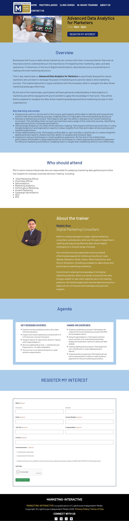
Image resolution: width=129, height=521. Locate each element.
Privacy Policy (82, 509)
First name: (19, 407)
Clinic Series (67, 5)
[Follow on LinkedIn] (61, 518)
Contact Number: (73, 417)
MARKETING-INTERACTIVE (40, 505)
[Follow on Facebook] (56, 518)
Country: (21, 437)
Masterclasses (48, 5)
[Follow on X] (66, 518)
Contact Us (37, 11)
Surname (68, 407)
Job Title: (21, 427)
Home (34, 5)
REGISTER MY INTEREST (82, 34)
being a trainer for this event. (26, 456)
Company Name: (73, 427)
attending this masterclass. (26, 452)
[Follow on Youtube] (71, 518)
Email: (20, 417)
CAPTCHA (19, 466)
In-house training (87, 5)
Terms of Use (97, 509)
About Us (105, 5)
